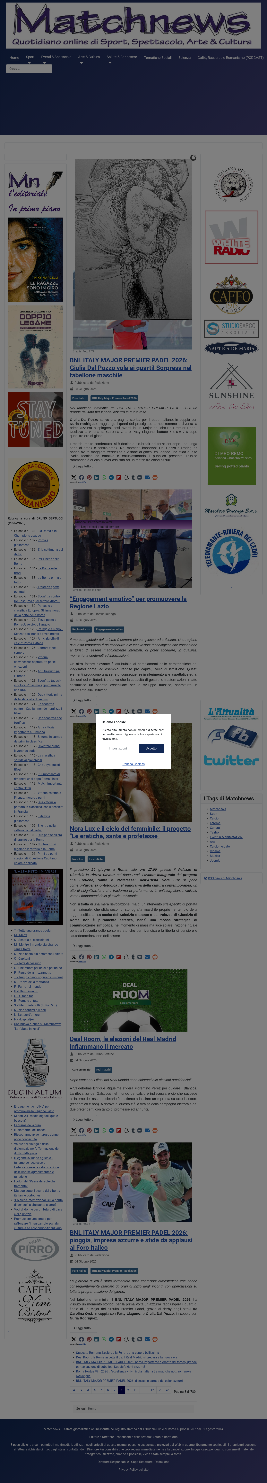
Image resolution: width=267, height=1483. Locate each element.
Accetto (151, 748)
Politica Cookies (134, 764)
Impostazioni (118, 748)
